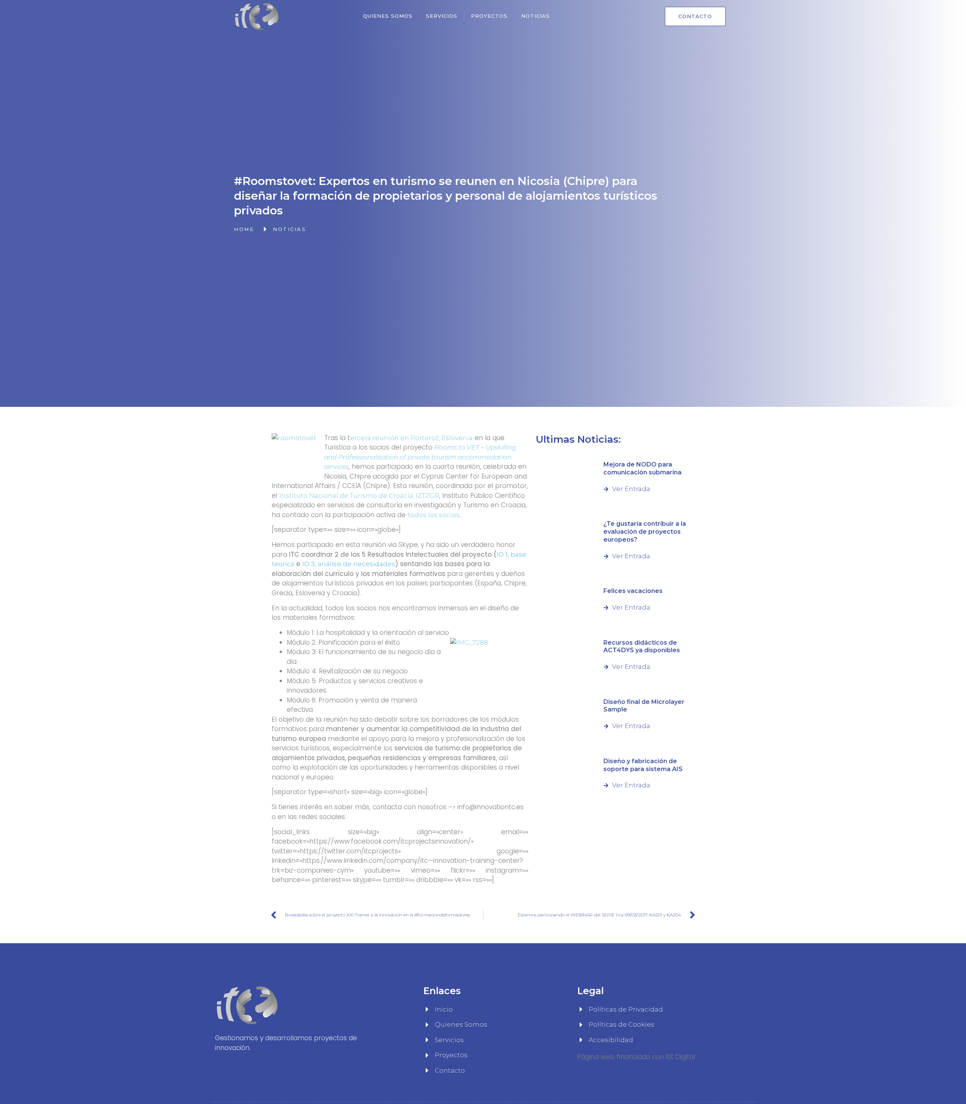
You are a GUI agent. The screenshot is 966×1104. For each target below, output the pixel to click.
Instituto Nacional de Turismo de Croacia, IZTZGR (359, 495)
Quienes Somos (387, 16)
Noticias (535, 16)
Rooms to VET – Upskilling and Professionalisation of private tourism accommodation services (420, 456)
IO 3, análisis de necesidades (348, 564)
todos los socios (434, 515)
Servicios (441, 16)
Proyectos (489, 16)
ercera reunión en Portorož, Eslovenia (411, 438)
